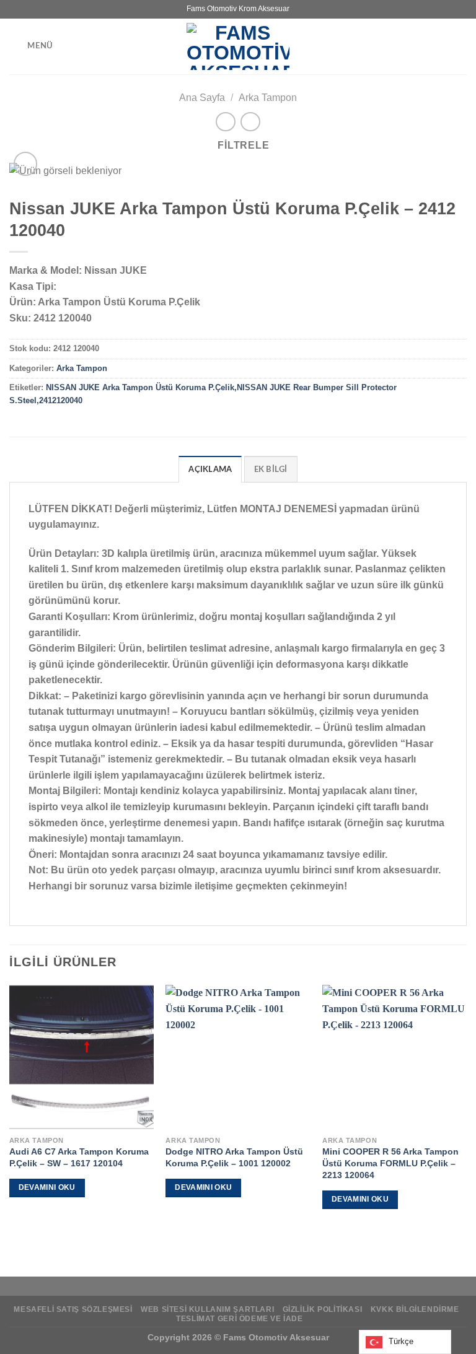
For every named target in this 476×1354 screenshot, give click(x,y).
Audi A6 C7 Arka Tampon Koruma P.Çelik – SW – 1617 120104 (79, 1157)
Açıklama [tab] (210, 469)
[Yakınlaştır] (26, 164)
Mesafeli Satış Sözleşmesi (73, 1309)
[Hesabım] (460, 46)
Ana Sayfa (202, 97)
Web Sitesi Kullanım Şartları (207, 1309)
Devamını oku (47, 1187)
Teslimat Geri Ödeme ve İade (239, 1318)
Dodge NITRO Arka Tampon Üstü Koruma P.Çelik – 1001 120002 (234, 1157)
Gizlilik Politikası (323, 1309)
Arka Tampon (268, 97)
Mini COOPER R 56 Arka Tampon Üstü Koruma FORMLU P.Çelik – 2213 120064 (390, 1163)
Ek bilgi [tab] (271, 469)
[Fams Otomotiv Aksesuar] (238, 46)
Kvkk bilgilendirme (415, 1309)
